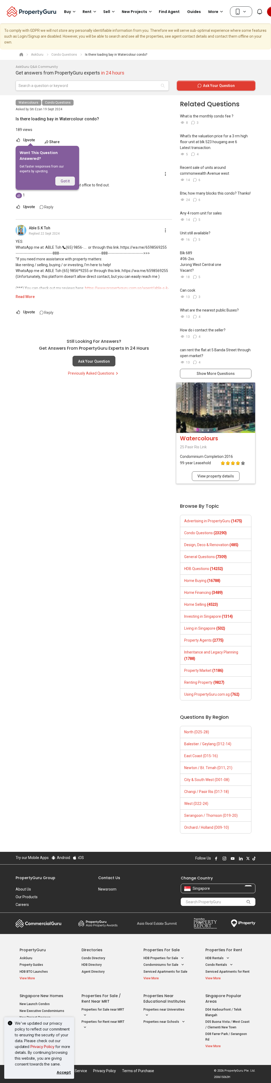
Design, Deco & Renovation (211, 545)
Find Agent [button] (169, 11)
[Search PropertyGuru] (249, 901)
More (213, 11)
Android (63, 858)
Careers (22, 904)
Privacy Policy (42, 1046)
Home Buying (202, 580)
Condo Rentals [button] (216, 965)
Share (54, 142)
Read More (25, 297)
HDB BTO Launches (34, 972)
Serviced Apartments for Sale (165, 972)
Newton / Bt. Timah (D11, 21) (208, 768)
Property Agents (204, 640)
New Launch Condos (35, 1004)
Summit (156, 923)
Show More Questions (216, 373)
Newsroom (107, 889)
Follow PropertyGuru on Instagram (223, 858)
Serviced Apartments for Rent (227, 972)
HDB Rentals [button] (214, 958)
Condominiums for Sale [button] (161, 965)
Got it (65, 181)
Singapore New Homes (41, 995)
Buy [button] (67, 11)
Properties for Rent (223, 950)
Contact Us (109, 877)
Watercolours (28, 102)
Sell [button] (106, 11)
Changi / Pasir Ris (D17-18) (206, 792)
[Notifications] (259, 11)
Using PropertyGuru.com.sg (212, 694)
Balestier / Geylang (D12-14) (207, 744)
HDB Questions (203, 569)
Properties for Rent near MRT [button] (103, 1022)
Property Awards (97, 923)
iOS (80, 858)
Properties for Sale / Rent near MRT (101, 998)
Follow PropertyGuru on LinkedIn (240, 858)
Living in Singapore (204, 628)
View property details (215, 476)
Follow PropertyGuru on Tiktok (253, 858)
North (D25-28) (196, 732)
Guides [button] (194, 11)
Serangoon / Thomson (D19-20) (211, 815)
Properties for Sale (161, 950)
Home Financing (203, 592)
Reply (48, 207)
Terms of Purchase (138, 1071)
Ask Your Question (94, 361)
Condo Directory (93, 958)
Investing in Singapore (208, 616)
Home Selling (201, 604)
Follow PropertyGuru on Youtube (232, 858)
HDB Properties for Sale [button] (161, 958)
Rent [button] (87, 11)
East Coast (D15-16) (201, 756)
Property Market (203, 670)
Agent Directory (93, 972)
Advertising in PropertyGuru (213, 521)
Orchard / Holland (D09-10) (206, 827)
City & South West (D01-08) (206, 780)
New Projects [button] (134, 11)
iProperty (243, 923)
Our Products (27, 897)
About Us (23, 889)
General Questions (205, 557)
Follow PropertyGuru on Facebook (215, 858)
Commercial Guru (38, 923)
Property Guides (31, 965)
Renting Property (204, 682)
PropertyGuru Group (35, 877)
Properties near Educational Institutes (164, 998)
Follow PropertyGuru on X (247, 858)
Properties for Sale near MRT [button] (103, 1009)
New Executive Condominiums (42, 1011)
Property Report (205, 923)
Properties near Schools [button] (161, 1022)
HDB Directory (92, 965)
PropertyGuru (33, 950)
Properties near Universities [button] (163, 1009)
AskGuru (26, 958)
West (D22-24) (196, 803)
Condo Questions (58, 102)
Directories (92, 950)
